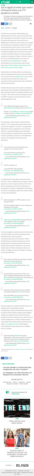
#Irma (30, 108)
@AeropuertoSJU (9, 108)
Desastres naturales (12, 384)
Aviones (3, 5)
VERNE (17, 419)
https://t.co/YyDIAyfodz (21, 341)
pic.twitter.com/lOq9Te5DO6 (13, 279)
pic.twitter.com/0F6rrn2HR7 (13, 209)
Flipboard (22, 349)
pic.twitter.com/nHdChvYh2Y (13, 154)
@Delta (16, 335)
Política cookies (16, 472)
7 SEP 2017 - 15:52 (11, 28)
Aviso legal (26, 471)
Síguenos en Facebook (17, 1)
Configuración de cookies (27, 472)
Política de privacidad (7, 472)
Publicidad (20, 471)
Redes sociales (24, 384)
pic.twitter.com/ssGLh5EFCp (22, 113)
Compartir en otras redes (10, 23)
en (10, 65)
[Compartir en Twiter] (6, 23)
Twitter (15, 382)
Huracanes (22, 382)
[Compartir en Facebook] (2, 23)
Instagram (17, 349)
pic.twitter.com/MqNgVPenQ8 (14, 170)
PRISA (18, 474)
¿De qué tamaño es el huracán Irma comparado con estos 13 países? (17, 368)
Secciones (32, 2)
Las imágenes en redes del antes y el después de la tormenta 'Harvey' (17, 374)
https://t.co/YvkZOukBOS (12, 219)
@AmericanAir (25, 111)
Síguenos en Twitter (20, 1)
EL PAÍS (22, 465)
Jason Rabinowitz (14, 61)
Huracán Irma (7, 382)
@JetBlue (14, 111)
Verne (5, 2)
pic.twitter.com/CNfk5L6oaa (13, 263)
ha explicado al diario (13, 324)
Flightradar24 (19, 76)
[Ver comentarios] (31, 23)
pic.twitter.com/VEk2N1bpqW (13, 223)
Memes (17, 448)
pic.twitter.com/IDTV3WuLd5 (13, 297)
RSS (15, 474)
